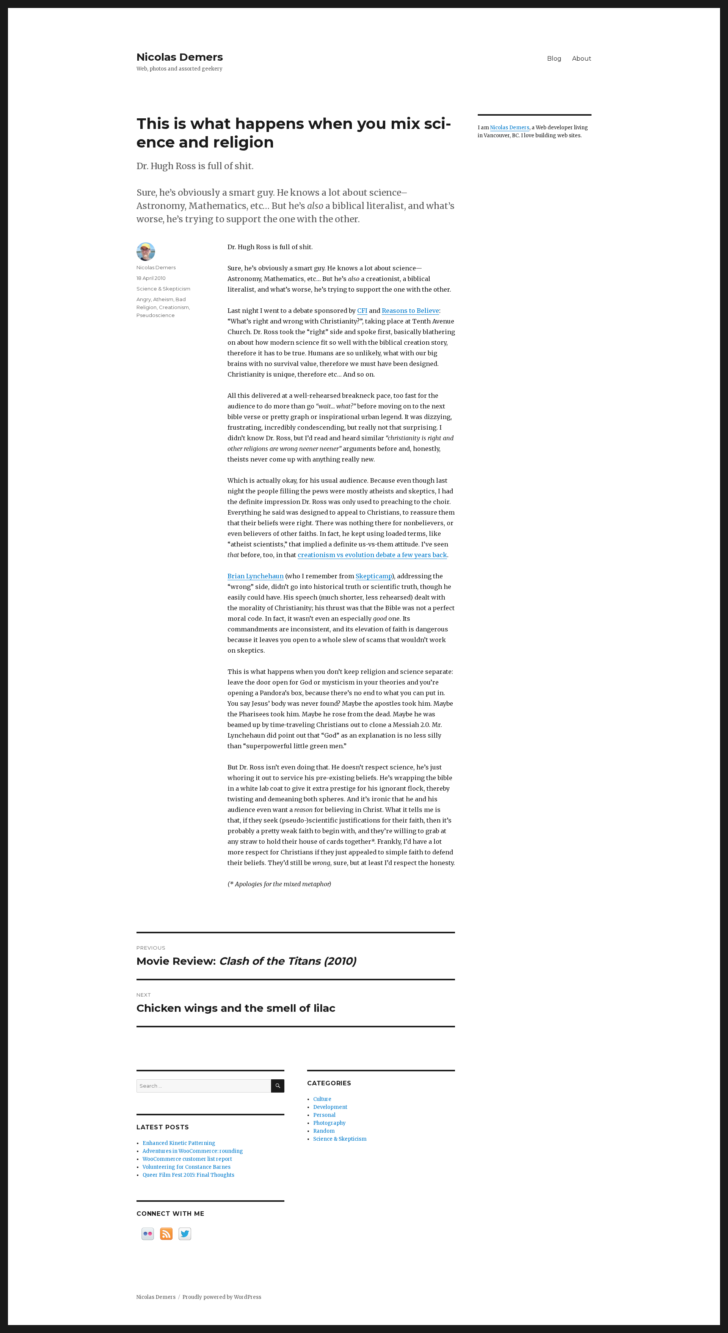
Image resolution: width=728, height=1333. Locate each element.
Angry (143, 299)
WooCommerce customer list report (187, 1159)
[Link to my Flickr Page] (147, 1234)
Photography (329, 1123)
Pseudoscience (155, 315)
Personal (324, 1115)
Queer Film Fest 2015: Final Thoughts (188, 1175)
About (582, 58)
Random (324, 1131)
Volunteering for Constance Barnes (187, 1167)
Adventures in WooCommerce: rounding (193, 1151)
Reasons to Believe (410, 310)
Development (330, 1107)
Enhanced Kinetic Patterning (179, 1143)
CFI (362, 310)
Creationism (174, 307)
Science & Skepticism (163, 289)
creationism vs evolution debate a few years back (372, 555)
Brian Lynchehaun (256, 576)
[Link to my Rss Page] (166, 1234)
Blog (554, 58)
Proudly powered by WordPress (221, 1297)
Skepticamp (374, 576)
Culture (322, 1099)
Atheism (163, 299)
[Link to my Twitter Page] (185, 1234)
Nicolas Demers (179, 56)
